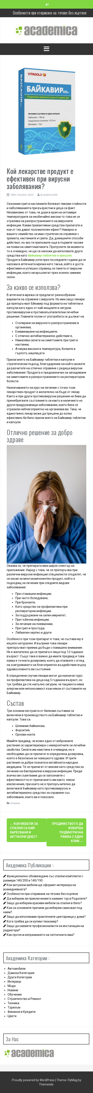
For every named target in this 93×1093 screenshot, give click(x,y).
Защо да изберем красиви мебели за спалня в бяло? (44, 903)
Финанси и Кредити (21, 1011)
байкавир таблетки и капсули (50, 255)
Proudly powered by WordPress (33, 1080)
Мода (12, 986)
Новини (15, 803)
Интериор (14, 981)
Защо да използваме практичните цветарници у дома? (46, 916)
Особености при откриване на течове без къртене (50, 8)
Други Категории (20, 977)
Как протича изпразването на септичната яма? (40, 934)
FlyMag (72, 1080)
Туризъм (14, 1007)
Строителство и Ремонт (24, 999)
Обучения (15, 994)
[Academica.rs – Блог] (46, 30)
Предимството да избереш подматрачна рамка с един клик (67, 832)
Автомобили (17, 968)
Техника (13, 1003)
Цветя (12, 1016)
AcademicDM (48, 194)
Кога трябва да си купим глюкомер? (32, 921)
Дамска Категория (21, 973)
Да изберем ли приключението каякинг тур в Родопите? (50, 17)
